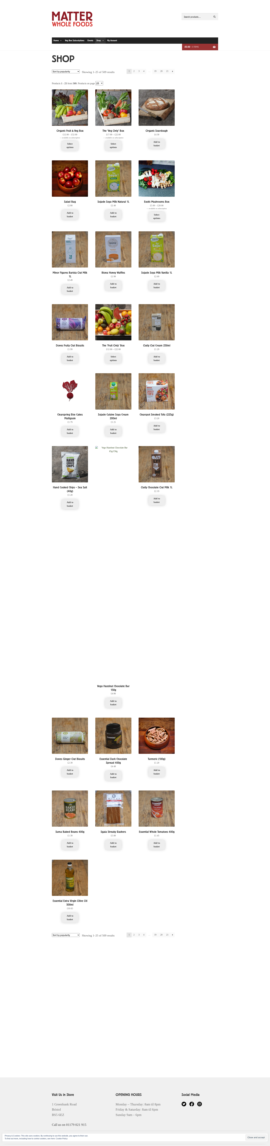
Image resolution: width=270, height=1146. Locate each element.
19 (155, 71)
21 (167, 71)
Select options (70, 146)
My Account (112, 40)
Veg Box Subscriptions (74, 40)
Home (56, 40)
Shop (98, 40)
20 (161, 71)
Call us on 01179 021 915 (69, 1124)
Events (90, 40)
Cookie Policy (62, 1139)
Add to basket (156, 144)
